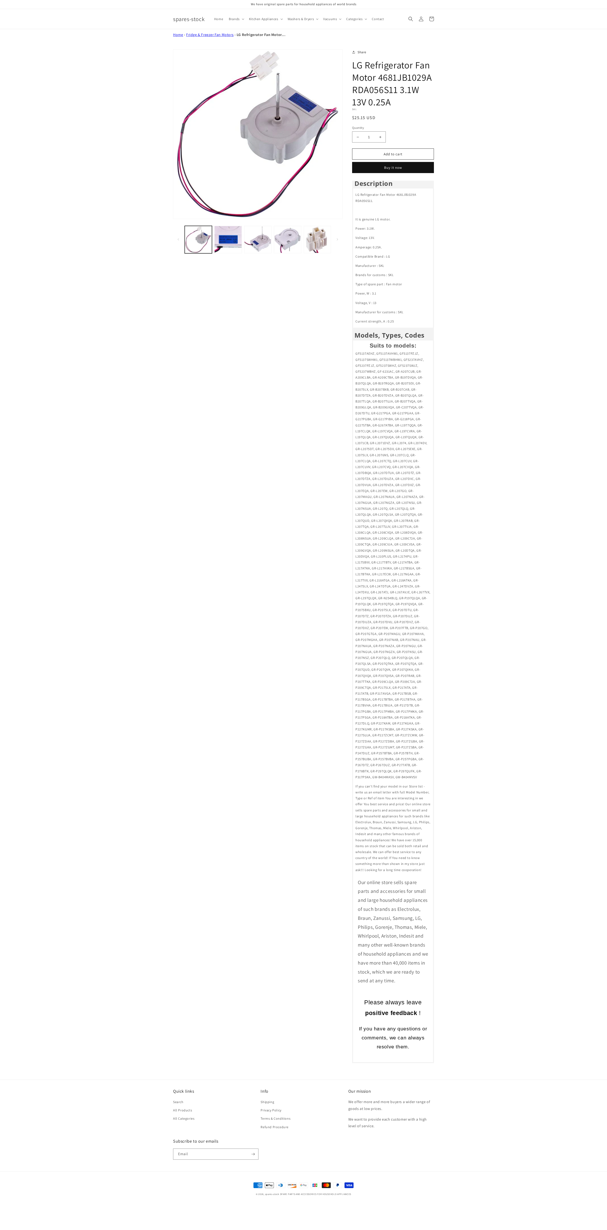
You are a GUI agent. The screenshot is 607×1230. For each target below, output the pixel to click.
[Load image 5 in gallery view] (317, 239)
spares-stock (272, 1194)
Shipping (267, 1102)
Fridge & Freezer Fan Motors (210, 34)
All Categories (183, 1118)
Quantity (358, 128)
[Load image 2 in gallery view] (228, 239)
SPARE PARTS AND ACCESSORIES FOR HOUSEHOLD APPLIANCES (315, 1194)
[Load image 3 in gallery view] (257, 239)
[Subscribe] (253, 1154)
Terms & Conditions (275, 1118)
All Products (182, 1110)
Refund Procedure (275, 1127)
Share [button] (362, 52)
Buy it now (393, 167)
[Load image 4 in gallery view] (287, 239)
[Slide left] (178, 239)
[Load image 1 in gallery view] (198, 239)
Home (178, 34)
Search (178, 1102)
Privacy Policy (271, 1110)
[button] (236, 19)
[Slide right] (337, 239)
